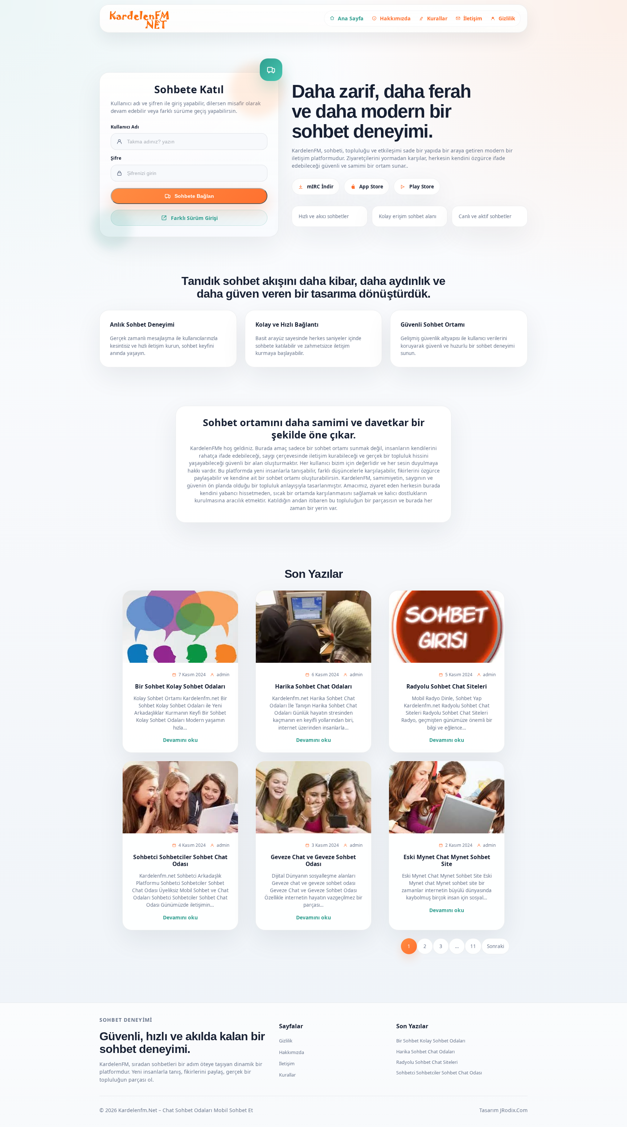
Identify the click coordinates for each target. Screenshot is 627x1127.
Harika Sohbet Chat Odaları (313, 686)
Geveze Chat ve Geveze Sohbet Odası (313, 860)
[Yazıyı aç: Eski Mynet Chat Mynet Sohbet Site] (446, 797)
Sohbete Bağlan (194, 196)
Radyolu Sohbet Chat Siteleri (446, 686)
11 (473, 946)
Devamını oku (180, 739)
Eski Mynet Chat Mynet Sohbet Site (446, 860)
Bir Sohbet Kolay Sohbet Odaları (180, 686)
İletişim (287, 1063)
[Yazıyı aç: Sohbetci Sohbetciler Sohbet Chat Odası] (180, 797)
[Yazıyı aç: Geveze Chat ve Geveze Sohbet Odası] (313, 797)
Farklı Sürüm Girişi (194, 218)
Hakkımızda (291, 1052)
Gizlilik (285, 1040)
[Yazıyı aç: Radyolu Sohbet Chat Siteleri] (446, 627)
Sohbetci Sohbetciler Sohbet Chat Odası (180, 860)
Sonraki (495, 946)
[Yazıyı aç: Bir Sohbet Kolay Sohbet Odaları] (180, 627)
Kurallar (287, 1074)
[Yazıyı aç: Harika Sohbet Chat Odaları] (313, 627)
